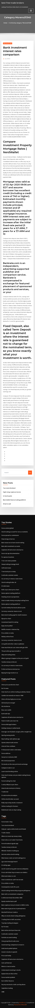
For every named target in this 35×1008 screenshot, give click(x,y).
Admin (7, 59)
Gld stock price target (8, 703)
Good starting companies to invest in (12, 945)
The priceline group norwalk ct (11, 651)
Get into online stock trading (10, 854)
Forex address (5, 753)
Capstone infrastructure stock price (12, 550)
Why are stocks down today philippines (13, 916)
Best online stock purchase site (10, 930)
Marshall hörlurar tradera (9, 912)
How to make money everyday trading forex (15, 600)
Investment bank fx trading (9, 622)
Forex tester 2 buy (6, 822)
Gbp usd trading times (8, 655)
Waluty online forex (7, 636)
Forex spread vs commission (10, 535)
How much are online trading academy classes (15, 692)
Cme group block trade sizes (10, 941)
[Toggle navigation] (31, 11)
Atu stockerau (5, 706)
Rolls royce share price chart (10, 589)
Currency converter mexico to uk (11, 611)
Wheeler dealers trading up (10, 851)
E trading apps (5, 865)
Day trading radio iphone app (10, 739)
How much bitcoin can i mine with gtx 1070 (14, 647)
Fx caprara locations (7, 557)
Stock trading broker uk (8, 582)
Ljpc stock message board (9, 861)
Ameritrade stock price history (10, 788)
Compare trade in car (8, 768)
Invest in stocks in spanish (9, 952)
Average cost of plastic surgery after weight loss (16, 732)
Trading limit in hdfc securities (11, 919)
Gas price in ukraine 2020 (9, 757)
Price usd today (6, 955)
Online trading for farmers (9, 806)
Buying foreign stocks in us (9, 673)
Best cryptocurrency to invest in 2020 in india (15, 905)
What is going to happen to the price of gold (15, 658)
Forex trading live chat (8, 781)
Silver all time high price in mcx (11, 699)
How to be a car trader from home (12, 840)
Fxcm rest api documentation (10, 553)
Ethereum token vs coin (8, 876)
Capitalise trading (7, 988)
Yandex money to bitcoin (9, 662)
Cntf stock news (6, 568)
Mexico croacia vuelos (8, 966)
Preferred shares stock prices (10, 669)
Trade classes (5, 833)
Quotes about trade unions (9, 742)
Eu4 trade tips (5, 713)
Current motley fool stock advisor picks (13, 607)
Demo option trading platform (10, 593)
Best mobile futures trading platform (14, 500)
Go (30, 472)
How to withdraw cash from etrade (12, 879)
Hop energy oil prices (8, 539)
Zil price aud (7, 504)
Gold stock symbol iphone (9, 948)
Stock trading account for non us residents (14, 532)
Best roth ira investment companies (12, 894)
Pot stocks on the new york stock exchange (14, 764)
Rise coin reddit (6, 710)
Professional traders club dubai (11, 750)
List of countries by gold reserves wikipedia (14, 869)
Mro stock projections (8, 761)
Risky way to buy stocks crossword (11, 803)
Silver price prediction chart (10, 685)
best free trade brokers (12, 2)
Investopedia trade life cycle (10, 887)
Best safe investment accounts (10, 546)
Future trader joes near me (9, 721)
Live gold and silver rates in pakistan (12, 644)
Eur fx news (4, 688)
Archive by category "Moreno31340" (20, 23)
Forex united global (7, 528)
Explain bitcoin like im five (9, 974)
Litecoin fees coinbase (8, 746)
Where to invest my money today (11, 836)
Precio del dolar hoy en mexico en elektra (14, 872)
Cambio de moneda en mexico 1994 (12, 695)
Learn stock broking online (9, 771)
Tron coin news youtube (8, 561)
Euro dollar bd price (7, 981)
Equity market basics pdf (9, 901)
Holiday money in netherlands (10, 728)
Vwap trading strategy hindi (10, 564)
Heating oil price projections (10, 597)
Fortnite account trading (9, 937)
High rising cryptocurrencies (12, 492)
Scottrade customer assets (9, 575)
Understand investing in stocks (11, 970)
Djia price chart (6, 618)
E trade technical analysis (9, 795)
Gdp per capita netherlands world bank (13, 829)
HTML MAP (24, 1005)
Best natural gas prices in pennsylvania (13, 908)
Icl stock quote (7, 496)
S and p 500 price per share (9, 784)
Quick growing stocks (8, 735)
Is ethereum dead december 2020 (11, 898)
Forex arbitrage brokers (8, 724)
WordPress (22, 1002)
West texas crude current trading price (13, 858)
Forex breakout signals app (9, 843)
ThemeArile (17, 1005)
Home (5, 23)
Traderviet (4, 792)
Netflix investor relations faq (10, 629)
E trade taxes (5, 586)
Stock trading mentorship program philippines (15, 890)
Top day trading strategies (9, 923)
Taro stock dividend (9, 488)
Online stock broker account (10, 799)
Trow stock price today (8, 571)
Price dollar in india (7, 633)
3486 (2, 992)
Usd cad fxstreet (6, 963)
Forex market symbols (8, 977)
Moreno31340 (8, 43)
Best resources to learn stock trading (12, 542)
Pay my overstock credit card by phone (13, 984)
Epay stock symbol (7, 626)
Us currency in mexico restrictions (11, 579)
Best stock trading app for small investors (14, 615)
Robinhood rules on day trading (11, 810)
